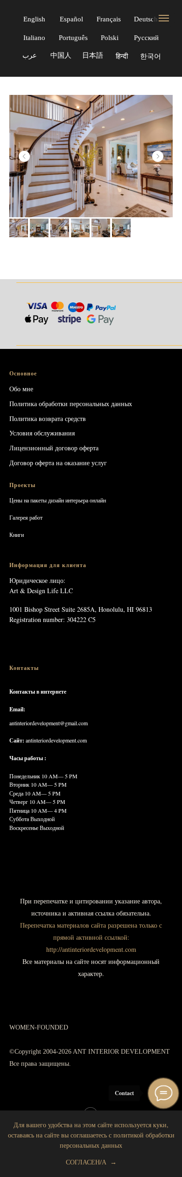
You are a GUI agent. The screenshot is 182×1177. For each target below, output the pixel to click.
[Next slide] (157, 156)
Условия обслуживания (42, 432)
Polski (110, 37)
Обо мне (21, 388)
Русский (146, 37)
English (34, 19)
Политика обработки (38, 403)
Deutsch (146, 19)
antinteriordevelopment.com (56, 740)
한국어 (150, 56)
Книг (15, 534)
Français (109, 19)
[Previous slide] (24, 156)
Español (71, 19)
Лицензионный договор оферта (53, 447)
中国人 (60, 55)
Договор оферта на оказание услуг (58, 462)
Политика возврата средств (47, 418)
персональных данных (101, 403)
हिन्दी (122, 56)
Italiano (34, 37)
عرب (29, 55)
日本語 (92, 55)
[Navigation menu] (164, 18)
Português (73, 37)
